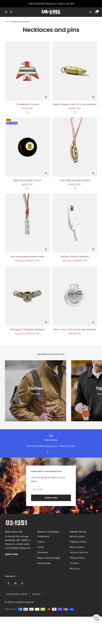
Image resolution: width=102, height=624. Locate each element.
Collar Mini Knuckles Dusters (75, 180)
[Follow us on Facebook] (8, 583)
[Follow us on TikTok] (22, 583)
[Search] (11, 12)
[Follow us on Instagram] (15, 583)
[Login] (90, 12)
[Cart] (96, 12)
